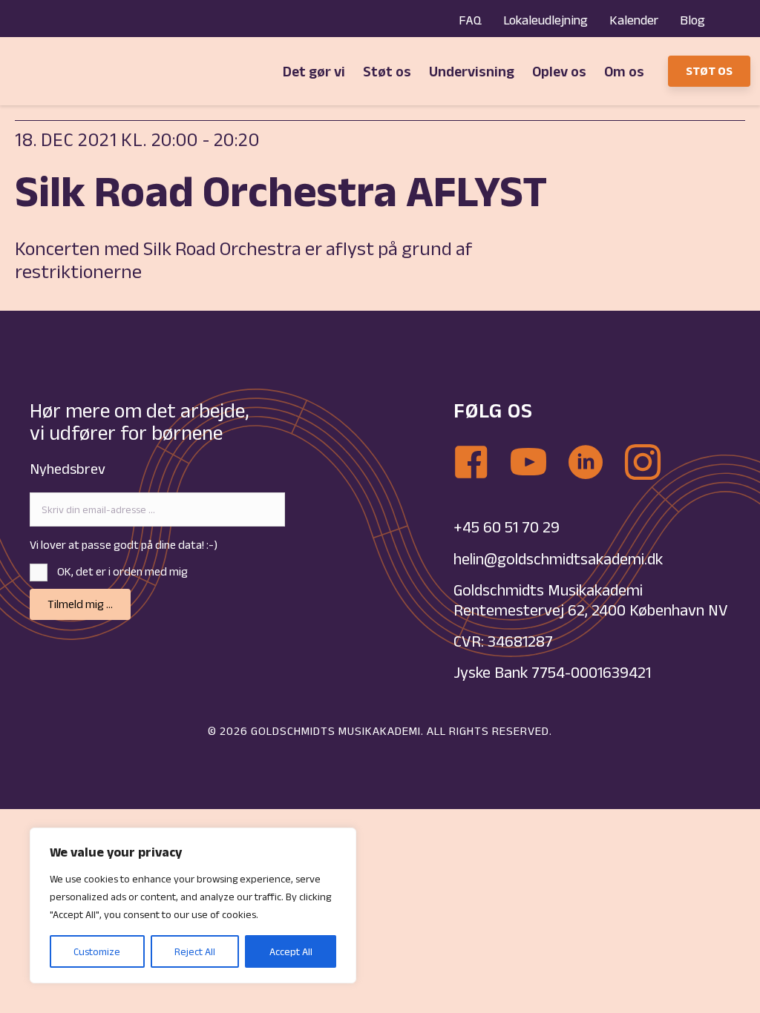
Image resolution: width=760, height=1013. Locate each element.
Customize (96, 951)
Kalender (633, 20)
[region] (193, 905)
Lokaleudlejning (545, 20)
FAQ (470, 20)
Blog (692, 20)
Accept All (290, 951)
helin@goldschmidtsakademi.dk (559, 558)
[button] (80, 604)
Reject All (194, 951)
